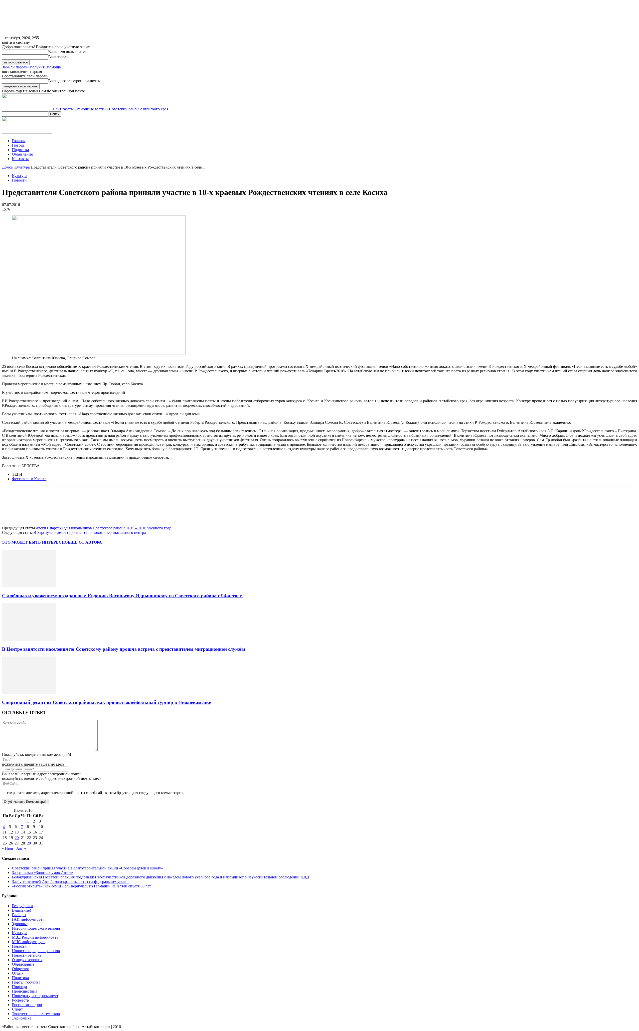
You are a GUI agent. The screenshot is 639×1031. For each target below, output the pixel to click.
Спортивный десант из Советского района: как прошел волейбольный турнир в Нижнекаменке (106, 702)
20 (17, 837)
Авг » (21, 848)
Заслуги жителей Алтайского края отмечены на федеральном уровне (70, 881)
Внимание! (21, 910)
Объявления (22, 154)
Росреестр (20, 1000)
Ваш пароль (58, 57)
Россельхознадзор (27, 1005)
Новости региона (26, 955)
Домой (7, 167)
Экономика (21, 1018)
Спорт (17, 1009)
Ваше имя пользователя (68, 51)
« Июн (7, 848)
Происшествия (24, 991)
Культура (22, 167)
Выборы (19, 915)
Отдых (17, 973)
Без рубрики (22, 906)
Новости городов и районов (36, 951)
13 (17, 832)
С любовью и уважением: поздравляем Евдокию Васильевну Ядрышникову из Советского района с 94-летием (122, 595)
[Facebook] (10, 505)
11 (4, 832)
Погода (18, 145)
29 (29, 843)
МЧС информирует (28, 942)
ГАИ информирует (28, 919)
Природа (19, 987)
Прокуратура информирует (35, 996)
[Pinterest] (46, 505)
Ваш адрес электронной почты (74, 81)
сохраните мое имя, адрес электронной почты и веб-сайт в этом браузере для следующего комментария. (95, 793)
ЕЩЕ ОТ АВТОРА (85, 542)
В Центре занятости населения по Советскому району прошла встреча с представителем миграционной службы (123, 649)
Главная (18, 141)
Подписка (20, 150)
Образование (23, 964)
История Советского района (36, 928)
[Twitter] (28, 505)
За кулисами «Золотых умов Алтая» (42, 872)
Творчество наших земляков (36, 1014)
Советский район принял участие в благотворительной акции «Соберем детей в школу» (87, 868)
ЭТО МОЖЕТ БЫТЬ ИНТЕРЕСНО (35, 542)
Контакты (20, 159)
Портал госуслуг (26, 982)
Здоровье (19, 924)
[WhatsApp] (64, 505)
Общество (20, 969)
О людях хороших (27, 960)
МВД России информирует (35, 937)
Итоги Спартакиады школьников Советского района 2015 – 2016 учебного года (103, 528)
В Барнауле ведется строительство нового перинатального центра (89, 532)
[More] (82, 504)
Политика (20, 978)
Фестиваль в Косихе (29, 479)
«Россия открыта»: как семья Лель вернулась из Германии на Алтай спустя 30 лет (81, 886)
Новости (19, 180)
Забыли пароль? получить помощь (31, 67)
